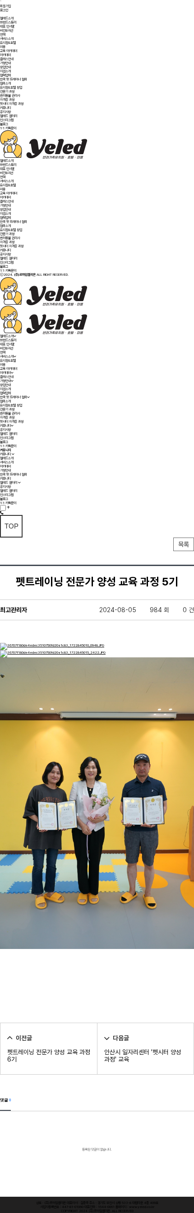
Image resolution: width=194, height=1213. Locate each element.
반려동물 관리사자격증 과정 (10, 98)
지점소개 (5, 71)
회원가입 (5, 6)
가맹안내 (5, 63)
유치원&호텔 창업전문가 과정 (11, 89)
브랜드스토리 (8, 22)
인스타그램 (7, 120)
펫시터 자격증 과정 (11, 104)
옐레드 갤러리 (8, 116)
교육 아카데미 (8, 51)
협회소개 (5, 83)
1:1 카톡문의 (8, 128)
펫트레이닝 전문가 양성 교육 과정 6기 (48, 1055)
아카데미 (5, 55)
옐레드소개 (7, 18)
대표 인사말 (7, 26)
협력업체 (5, 75)
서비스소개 (7, 39)
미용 (2, 47)
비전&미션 (6, 30)
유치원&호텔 (8, 43)
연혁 (2, 35)
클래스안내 (7, 59)
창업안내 (5, 67)
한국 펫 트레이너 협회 (13, 79)
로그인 (4, 10)
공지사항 (5, 112)
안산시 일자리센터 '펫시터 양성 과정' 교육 (142, 1055)
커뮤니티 (5, 108)
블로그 (4, 124)
